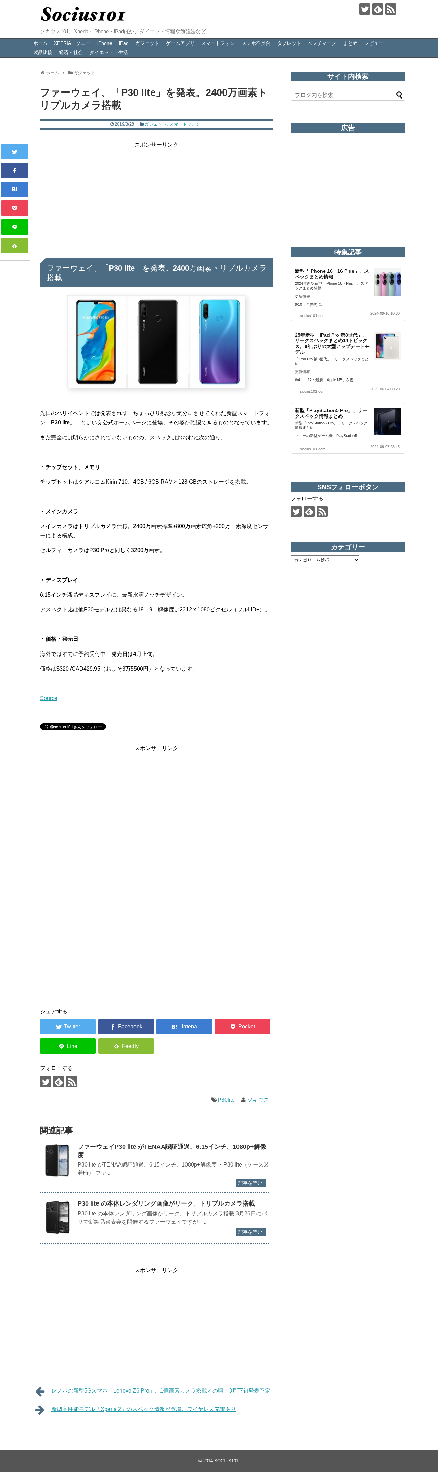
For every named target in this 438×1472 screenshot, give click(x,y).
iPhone (104, 43)
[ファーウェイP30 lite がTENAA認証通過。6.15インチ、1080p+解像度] (57, 1161)
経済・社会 (71, 52)
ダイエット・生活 (109, 52)
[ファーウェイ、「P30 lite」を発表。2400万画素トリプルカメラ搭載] (14, 189)
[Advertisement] (156, 197)
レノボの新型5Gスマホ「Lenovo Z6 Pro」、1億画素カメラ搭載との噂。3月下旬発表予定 (160, 1391)
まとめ (350, 43)
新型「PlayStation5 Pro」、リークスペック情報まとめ (331, 413)
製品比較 (42, 52)
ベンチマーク (322, 43)
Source (48, 698)
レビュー (373, 43)
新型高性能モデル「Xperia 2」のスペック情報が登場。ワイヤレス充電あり (143, 1409)
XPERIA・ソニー (72, 43)
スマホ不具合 (256, 43)
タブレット (289, 43)
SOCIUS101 (226, 1460)
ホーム (40, 43)
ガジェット (147, 43)
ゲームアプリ (180, 43)
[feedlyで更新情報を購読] (377, 9)
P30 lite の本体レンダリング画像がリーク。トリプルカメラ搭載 (166, 1203)
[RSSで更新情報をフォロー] (390, 9)
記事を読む (250, 1183)
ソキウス (258, 1100)
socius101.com (312, 316)
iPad (124, 43)
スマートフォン (218, 43)
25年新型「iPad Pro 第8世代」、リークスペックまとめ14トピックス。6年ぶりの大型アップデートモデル (332, 343)
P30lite (226, 1100)
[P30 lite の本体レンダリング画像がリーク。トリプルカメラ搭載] (57, 1217)
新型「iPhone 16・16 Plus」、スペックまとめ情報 (332, 273)
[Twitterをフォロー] (364, 9)
